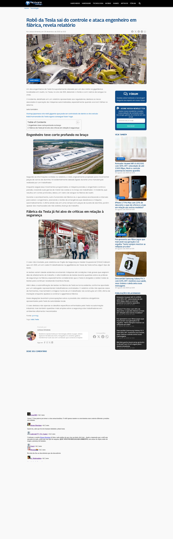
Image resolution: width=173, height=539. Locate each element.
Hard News (75, 3)
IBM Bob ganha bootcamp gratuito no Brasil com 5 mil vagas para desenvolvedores (130, 344)
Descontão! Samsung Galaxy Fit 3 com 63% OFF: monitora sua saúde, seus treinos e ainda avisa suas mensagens (130, 282)
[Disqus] (68, 382)
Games (116, 3)
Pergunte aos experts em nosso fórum (131, 100)
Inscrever (131, 126)
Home (26, 8)
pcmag (35, 315)
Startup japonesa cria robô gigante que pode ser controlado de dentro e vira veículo (62, 113)
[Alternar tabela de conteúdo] (77, 122)
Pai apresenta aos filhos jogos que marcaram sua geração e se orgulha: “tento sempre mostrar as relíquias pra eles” (130, 243)
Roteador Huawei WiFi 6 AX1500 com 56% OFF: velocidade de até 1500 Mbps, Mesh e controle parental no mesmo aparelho (129, 167)
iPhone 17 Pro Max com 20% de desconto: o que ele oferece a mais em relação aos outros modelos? (130, 205)
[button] (132, 31)
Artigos (124, 3)
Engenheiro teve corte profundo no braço (45, 125)
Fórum (133, 3)
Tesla (37, 319)
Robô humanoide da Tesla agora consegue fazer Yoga (49, 116)
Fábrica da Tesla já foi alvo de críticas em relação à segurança (54, 128)
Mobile (108, 3)
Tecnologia (98, 3)
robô (32, 319)
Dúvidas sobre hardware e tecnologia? (131, 98)
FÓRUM (133, 93)
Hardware (86, 3)
